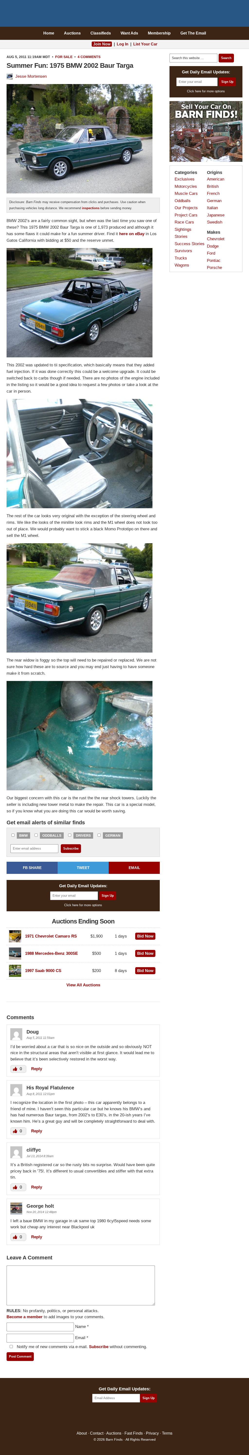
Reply (36, 1069)
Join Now (101, 44)
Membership (159, 33)
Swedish (214, 222)
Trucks (181, 258)
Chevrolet (215, 239)
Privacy (152, 1433)
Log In (122, 44)
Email (80, 1337)
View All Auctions (83, 985)
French (213, 193)
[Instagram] (135, 1417)
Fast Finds (133, 1433)
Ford (211, 253)
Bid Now (145, 936)
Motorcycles (186, 186)
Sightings (183, 229)
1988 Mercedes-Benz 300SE (51, 953)
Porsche (214, 267)
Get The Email (193, 33)
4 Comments (89, 57)
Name (80, 1326)
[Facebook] (103, 1417)
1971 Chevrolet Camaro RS (51, 936)
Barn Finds (124, 14)
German (112, 835)
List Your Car (145, 44)
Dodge (213, 246)
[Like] (15, 1069)
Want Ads (129, 33)
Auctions (72, 33)
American (215, 179)
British (213, 186)
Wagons (182, 265)
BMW (23, 835)
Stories (181, 236)
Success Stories (190, 243)
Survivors (183, 251)
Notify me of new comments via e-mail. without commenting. (81, 1346)
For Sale (63, 57)
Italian (212, 208)
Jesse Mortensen (31, 76)
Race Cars (184, 222)
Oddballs (51, 835)
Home (48, 33)
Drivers (83, 835)
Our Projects (186, 208)
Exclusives (185, 179)
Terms (167, 1433)
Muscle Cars (186, 193)
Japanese (215, 215)
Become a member (25, 1317)
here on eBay (131, 234)
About (82, 1433)
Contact (96, 1433)
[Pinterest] (124, 1417)
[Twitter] (114, 1417)
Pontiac (214, 260)
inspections (90, 208)
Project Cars (186, 215)
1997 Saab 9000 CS (43, 970)
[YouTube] (145, 1417)
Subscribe (98, 1346)
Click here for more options (83, 905)
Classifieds (100, 33)
